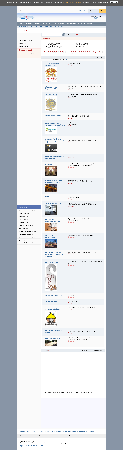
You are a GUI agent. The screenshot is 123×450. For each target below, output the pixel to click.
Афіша (21, 23)
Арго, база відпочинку (53, 338)
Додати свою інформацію (83, 392)
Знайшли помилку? (32, 435)
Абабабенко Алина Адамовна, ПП (52, 64)
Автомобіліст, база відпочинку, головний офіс (55, 124)
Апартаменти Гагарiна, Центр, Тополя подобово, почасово (54, 254)
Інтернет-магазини (82, 431)
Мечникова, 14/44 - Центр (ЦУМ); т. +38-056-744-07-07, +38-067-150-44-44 (80, 180)
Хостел (78, 46)
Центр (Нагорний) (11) (25, 213)
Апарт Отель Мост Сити (53, 204)
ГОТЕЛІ (24, 30)
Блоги (51, 27)
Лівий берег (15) (23, 216)
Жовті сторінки (23, 27)
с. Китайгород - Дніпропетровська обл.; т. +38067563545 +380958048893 (79, 338)
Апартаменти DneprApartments (51, 236)
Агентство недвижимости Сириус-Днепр (54, 157)
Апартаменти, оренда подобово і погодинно (53, 309)
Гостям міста (29, 10)
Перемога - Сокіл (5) (25, 222)
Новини (29, 23)
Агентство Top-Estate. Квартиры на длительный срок (54, 141)
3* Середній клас (53, 46)
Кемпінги (22, 43)
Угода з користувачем (45, 435)
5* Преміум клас (81, 43)
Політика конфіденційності (60, 435)
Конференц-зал (81, 45)
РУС (79, 10)
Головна (22, 431)
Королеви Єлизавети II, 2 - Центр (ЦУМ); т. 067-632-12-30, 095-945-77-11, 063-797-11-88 (82, 204)
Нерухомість (34, 27)
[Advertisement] (63, 17)
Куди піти (37, 23)
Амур (47, 196)
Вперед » (100, 57)
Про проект (24, 446)
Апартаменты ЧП (51, 302)
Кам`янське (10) (23, 228)
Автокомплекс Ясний (53, 115)
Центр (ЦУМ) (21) (24, 219)
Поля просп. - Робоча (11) (26, 225)
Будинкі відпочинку (25, 40)
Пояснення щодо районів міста (29, 246)
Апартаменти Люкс (52, 262)
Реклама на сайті (37, 446)
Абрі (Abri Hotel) (51, 95)
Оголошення (71, 23)
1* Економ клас (52, 43)
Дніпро (22, 10)
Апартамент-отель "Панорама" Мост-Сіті (53, 220)
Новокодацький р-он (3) (26, 234)
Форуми (90, 23)
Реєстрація (93, 10)
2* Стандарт (51, 45)
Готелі (36, 10)
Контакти (22, 435)
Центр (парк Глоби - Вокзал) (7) (28, 240)
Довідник (61, 23)
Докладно (71, 65)
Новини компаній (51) (27, 53)
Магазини (81, 23)
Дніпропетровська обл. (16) (27, 237)
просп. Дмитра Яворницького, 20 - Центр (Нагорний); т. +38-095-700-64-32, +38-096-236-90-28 (83, 164)
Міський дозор (58, 27)
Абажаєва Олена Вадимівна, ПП (51, 88)
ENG (83, 10)
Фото (54, 23)
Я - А (65, 59)
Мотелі (22, 37)
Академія (48, 164)
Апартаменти (24, 46)
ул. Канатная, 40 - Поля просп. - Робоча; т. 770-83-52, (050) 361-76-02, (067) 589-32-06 (81, 330)
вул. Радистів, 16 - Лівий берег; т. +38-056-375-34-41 (77, 196)
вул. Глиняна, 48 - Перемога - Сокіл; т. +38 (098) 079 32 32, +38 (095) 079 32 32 (80, 116)
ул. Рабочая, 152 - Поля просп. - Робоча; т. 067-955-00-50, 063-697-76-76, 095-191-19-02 (82, 139)
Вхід (102, 10)
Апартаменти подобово (53, 296)
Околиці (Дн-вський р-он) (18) (27, 231)
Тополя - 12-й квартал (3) (26, 243)
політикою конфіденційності (71, 2)
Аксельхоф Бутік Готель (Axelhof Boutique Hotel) (54, 181)
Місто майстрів (43, 27)
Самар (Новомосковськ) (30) (27, 210)
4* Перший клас (52, 48)
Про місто (46, 23)
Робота (65, 431)
